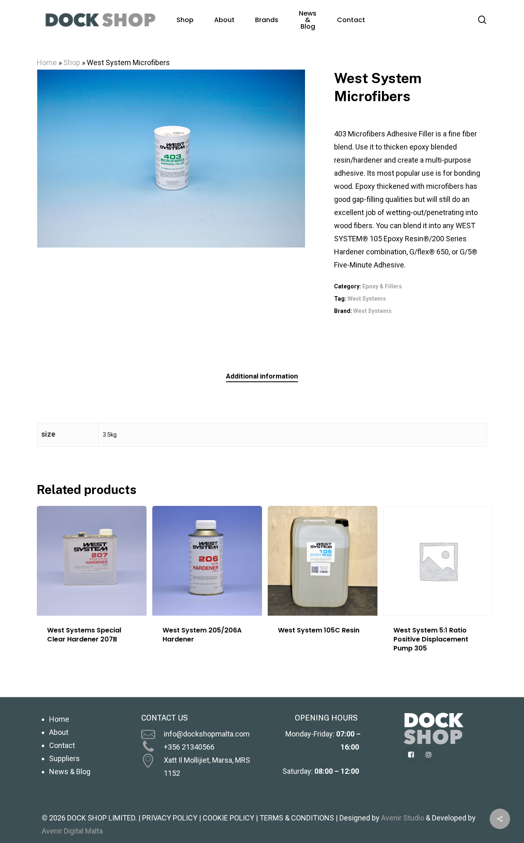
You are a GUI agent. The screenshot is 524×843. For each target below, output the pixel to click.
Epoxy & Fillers (382, 286)
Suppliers (64, 758)
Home (47, 62)
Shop (71, 62)
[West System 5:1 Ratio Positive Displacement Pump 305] (438, 561)
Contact (62, 745)
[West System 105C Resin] (322, 561)
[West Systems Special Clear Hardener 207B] (92, 561)
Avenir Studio (402, 818)
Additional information (262, 376)
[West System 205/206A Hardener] (207, 561)
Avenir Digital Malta (72, 831)
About (58, 732)
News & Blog (69, 771)
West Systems (367, 298)
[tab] (262, 376)
